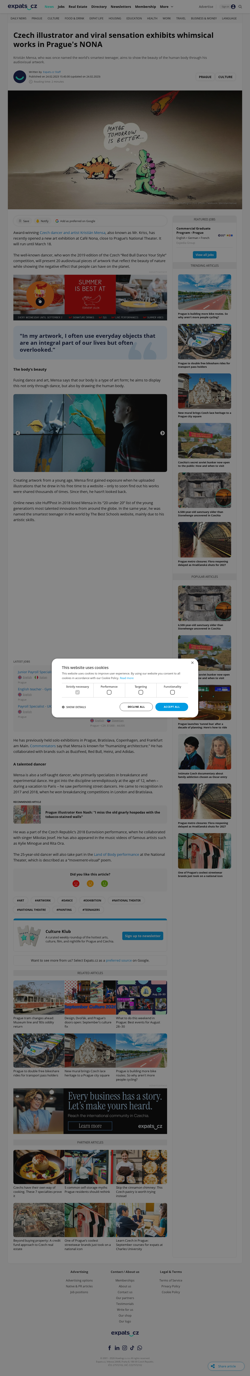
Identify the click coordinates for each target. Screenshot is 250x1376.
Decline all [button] (136, 706)
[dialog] (125, 688)
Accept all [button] (172, 706)
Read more (127, 678)
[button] (74, 707)
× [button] (192, 662)
